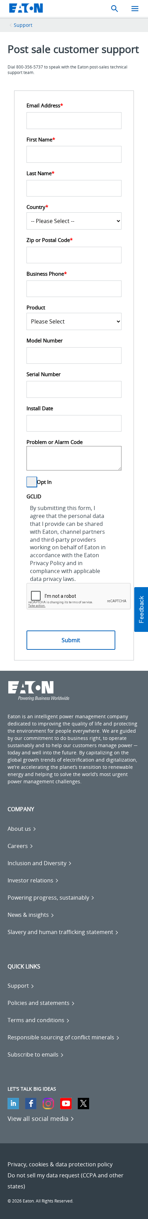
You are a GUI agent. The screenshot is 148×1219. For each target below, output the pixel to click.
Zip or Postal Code (50, 239)
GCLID (34, 496)
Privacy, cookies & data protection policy (60, 1164)
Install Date (40, 408)
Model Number (45, 340)
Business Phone (47, 273)
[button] (141, 609)
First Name (41, 139)
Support (23, 25)
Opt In (44, 482)
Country (37, 206)
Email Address (45, 105)
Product (36, 307)
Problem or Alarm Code (55, 441)
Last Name (40, 173)
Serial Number (44, 374)
